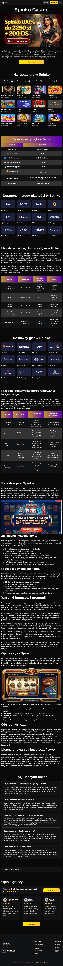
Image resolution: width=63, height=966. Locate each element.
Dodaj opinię (51, 890)
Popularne (7, 81)
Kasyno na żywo (22, 81)
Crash (38, 81)
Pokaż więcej (31, 924)
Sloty (53, 81)
